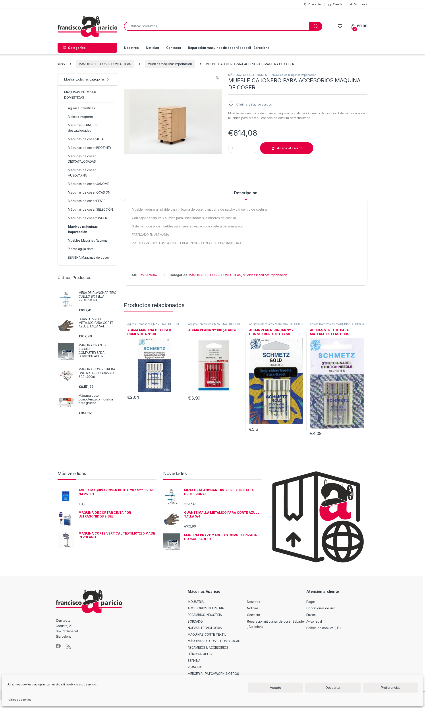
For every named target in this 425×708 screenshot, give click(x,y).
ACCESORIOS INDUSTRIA (206, 608)
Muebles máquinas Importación (170, 64)
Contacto (314, 4)
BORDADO (195, 621)
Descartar (332, 687)
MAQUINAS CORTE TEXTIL (207, 634)
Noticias (152, 48)
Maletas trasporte (80, 117)
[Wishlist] (339, 26)
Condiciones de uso (320, 608)
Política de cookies (19, 699)
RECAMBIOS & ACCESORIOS (208, 647)
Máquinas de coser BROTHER (89, 148)
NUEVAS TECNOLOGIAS (205, 628)
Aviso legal (314, 621)
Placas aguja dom (80, 249)
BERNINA (194, 660)
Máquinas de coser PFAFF (86, 201)
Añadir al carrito (290, 148)
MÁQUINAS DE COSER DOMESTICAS (105, 64)
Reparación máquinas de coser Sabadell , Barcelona (228, 48)
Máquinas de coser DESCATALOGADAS (82, 158)
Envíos (311, 615)
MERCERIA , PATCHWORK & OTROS (213, 673)
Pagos (310, 602)
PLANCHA (195, 667)
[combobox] (216, 26)
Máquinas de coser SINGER (87, 218)
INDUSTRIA (196, 602)
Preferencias (390, 687)
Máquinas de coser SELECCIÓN (90, 209)
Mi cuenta (360, 4)
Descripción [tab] (245, 193)
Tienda (337, 4)
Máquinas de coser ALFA (85, 139)
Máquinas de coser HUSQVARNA (82, 172)
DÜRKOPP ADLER (200, 654)
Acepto (275, 687)
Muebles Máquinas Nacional (88, 240)
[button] (217, 78)
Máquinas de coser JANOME (88, 184)
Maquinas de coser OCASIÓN (89, 192)
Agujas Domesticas (139, 324)
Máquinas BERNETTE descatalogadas (83, 127)
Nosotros (131, 48)
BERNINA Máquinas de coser (88, 257)
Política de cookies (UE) (323, 628)
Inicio (61, 64)
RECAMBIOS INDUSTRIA (205, 615)
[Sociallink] (58, 646)
